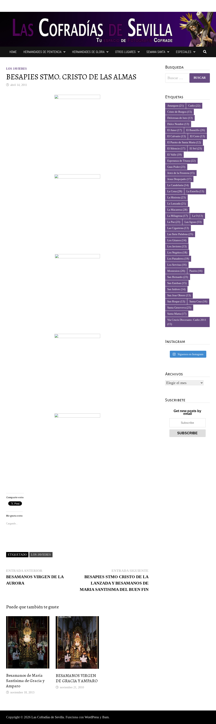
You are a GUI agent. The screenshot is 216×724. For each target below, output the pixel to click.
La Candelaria (178, 185)
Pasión (195, 270)
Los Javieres (16, 68)
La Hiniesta (176, 197)
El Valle (174, 154)
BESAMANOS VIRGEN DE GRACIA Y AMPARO (77, 678)
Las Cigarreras (178, 228)
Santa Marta (176, 313)
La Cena (174, 191)
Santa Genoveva (179, 307)
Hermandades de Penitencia (42, 52)
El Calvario (176, 136)
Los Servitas (176, 264)
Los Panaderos (178, 258)
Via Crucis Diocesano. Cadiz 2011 (186, 322)
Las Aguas (193, 221)
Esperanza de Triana (181, 160)
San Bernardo (177, 277)
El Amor (174, 130)
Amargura (175, 105)
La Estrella (195, 191)
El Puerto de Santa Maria (184, 142)
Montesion (176, 270)
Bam (105, 717)
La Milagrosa (177, 215)
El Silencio (176, 148)
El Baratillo (195, 130)
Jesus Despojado (179, 179)
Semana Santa (155, 52)
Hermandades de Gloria (88, 52)
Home (13, 52)
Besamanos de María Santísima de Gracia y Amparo (25, 681)
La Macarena (177, 209)
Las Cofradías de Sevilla (47, 717)
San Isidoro (176, 289)
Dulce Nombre (178, 124)
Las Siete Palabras (180, 234)
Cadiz (194, 105)
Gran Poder (176, 166)
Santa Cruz (198, 301)
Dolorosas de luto (180, 117)
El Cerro (197, 136)
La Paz (173, 221)
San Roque (176, 301)
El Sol (196, 148)
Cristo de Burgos (179, 111)
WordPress (92, 717)
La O (197, 215)
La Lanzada (176, 203)
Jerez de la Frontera (180, 173)
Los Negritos (177, 252)
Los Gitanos (176, 240)
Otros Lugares (125, 52)
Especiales (183, 52)
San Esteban (176, 283)
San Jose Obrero (179, 295)
